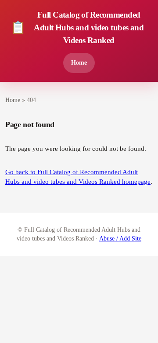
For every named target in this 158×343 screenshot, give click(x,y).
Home (79, 62)
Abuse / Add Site (120, 238)
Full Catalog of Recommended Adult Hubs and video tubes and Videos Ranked (77, 27)
